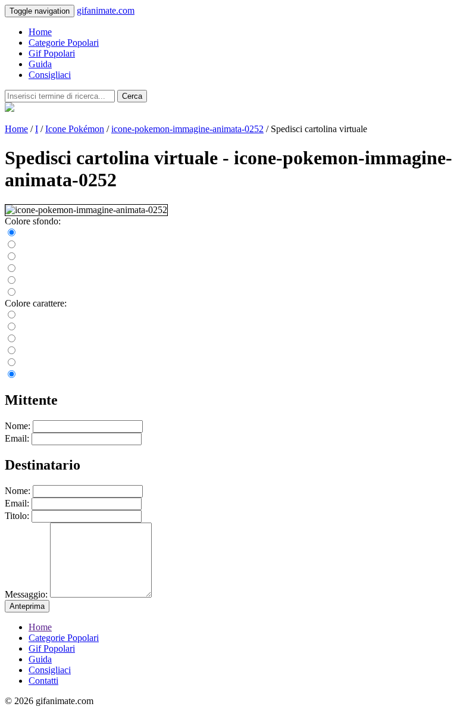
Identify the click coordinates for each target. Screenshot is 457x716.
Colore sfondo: (33, 221)
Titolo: (17, 516)
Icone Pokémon (74, 129)
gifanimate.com (105, 10)
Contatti (43, 681)
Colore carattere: (36, 303)
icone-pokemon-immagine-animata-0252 (187, 129)
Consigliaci (50, 75)
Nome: (17, 426)
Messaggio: (26, 594)
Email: (17, 438)
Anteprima (27, 606)
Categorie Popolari (64, 42)
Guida (40, 64)
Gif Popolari (52, 53)
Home (40, 32)
